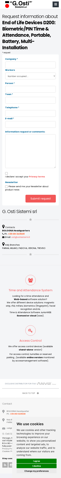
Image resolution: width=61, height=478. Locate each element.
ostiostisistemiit (20, 237)
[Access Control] (30, 331)
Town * (9, 94)
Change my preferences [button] (36, 471)
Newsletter (11, 182)
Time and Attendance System (30, 290)
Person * (10, 83)
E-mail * (9, 118)
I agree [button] (36, 461)
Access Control (30, 341)
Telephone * (12, 107)
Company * (11, 59)
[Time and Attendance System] (30, 281)
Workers (10, 70)
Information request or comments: (25, 131)
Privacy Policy (8, 448)
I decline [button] (36, 466)
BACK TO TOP (29, 393)
